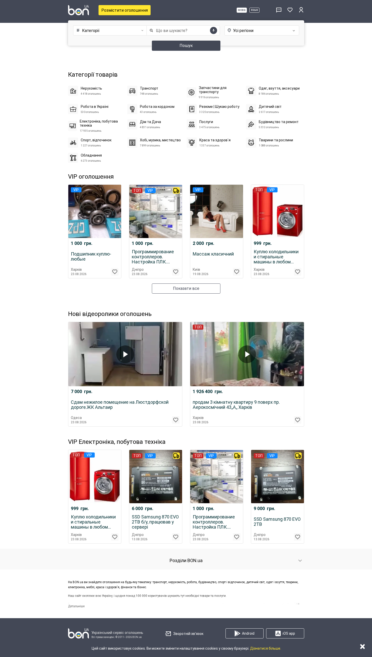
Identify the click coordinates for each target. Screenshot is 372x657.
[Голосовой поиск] (213, 30)
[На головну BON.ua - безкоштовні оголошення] (78, 10)
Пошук (186, 45)
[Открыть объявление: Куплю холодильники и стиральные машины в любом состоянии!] (277, 211)
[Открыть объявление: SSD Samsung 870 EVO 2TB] (277, 476)
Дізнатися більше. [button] (265, 648)
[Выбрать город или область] (256, 30)
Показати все (186, 288)
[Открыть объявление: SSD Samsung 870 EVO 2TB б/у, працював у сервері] (155, 476)
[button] (108, 30)
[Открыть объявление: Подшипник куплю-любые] (94, 211)
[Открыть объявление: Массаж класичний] (216, 211)
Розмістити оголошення (124, 10)
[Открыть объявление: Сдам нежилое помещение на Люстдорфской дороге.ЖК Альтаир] (125, 354)
